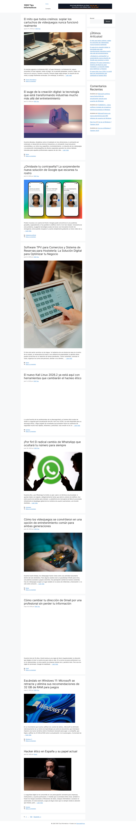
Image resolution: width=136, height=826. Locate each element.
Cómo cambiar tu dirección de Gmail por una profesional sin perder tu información (53, 602)
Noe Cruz (93, 122)
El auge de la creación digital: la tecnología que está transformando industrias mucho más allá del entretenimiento (51, 95)
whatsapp (28, 507)
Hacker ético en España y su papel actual (50, 751)
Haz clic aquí (93, 5)
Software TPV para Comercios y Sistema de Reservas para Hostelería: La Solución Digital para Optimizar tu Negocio (53, 251)
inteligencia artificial (31, 235)
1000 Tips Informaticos (30, 6)
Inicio (46, 4)
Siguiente (37, 817)
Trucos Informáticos (31, 79)
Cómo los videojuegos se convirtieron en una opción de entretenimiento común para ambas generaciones (53, 523)
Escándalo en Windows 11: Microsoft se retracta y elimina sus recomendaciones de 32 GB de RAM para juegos (51, 684)
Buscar (92, 18)
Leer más (69, 75)
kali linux (28, 429)
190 (31, 817)
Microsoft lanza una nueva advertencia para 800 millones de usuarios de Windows (100, 116)
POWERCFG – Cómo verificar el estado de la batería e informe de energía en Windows (100, 107)
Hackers (28, 807)
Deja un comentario (31, 81)
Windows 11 (29, 739)
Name (27, 154)
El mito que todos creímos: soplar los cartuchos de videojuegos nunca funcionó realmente (51, 22)
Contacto (48, 8)
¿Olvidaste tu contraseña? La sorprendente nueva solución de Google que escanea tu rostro (52, 170)
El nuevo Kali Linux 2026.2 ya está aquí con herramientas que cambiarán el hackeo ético (52, 376)
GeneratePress (80, 823)
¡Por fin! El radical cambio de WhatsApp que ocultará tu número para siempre (52, 443)
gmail (27, 668)
